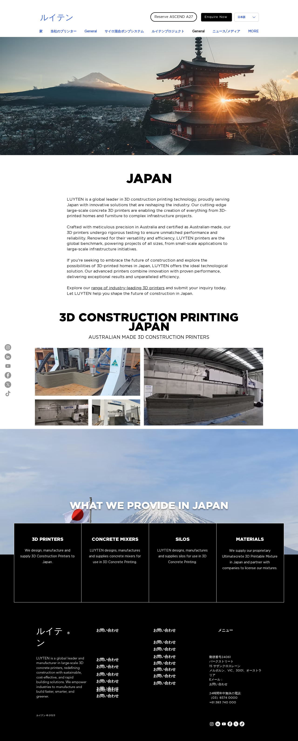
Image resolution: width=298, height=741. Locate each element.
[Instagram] (8, 347)
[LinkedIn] (8, 356)
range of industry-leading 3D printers (128, 288)
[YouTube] (8, 366)
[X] (8, 384)
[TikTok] (8, 394)
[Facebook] (8, 375)
